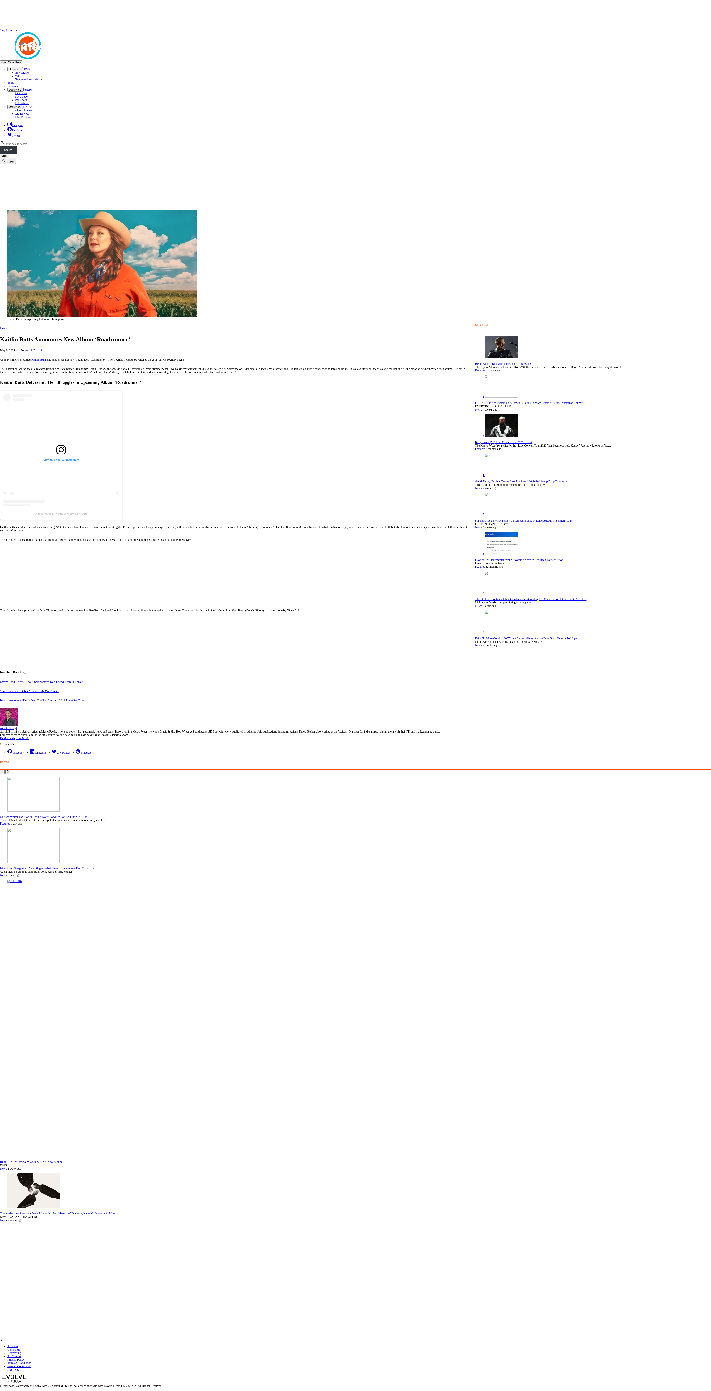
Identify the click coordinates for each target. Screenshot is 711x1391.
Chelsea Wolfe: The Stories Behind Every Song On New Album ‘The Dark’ (44, 816)
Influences (21, 99)
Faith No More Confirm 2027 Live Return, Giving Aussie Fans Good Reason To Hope (526, 638)
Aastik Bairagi (33, 350)
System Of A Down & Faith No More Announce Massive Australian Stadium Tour (523, 520)
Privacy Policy (15, 1359)
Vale (17, 76)
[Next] (7, 772)
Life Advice (22, 103)
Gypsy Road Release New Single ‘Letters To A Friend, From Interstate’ (42, 681)
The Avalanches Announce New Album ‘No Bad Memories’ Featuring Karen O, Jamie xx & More (57, 1213)
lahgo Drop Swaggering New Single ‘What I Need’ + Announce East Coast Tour (47, 868)
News (26, 69)
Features (28, 89)
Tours (10, 82)
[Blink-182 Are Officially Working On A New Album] (285, 881)
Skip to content (9, 30)
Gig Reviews (22, 113)
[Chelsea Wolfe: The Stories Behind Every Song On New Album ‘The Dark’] (33, 810)
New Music (22, 72)
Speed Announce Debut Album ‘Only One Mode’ (29, 691)
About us (12, 1346)
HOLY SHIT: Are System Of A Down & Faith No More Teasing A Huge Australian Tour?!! (529, 402)
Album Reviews (24, 110)
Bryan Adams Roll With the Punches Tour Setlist (503, 363)
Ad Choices (14, 1356)
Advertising (14, 1353)
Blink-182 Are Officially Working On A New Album (31, 1161)
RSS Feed (13, 1369)
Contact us (13, 1349)
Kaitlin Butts (38, 359)
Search (8, 149)
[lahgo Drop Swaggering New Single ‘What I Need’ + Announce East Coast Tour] (33, 862)
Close (4, 155)
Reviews (28, 106)
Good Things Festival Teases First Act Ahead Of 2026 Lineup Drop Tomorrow (521, 481)
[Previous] (2, 772)
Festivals (12, 86)
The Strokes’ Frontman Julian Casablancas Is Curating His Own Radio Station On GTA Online (530, 599)
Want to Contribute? (19, 1366)
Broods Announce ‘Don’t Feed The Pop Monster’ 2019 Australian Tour (42, 700)
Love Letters (22, 96)
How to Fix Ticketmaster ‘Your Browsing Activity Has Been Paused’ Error (519, 559)
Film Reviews (23, 117)
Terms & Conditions (19, 1363)
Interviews (21, 93)
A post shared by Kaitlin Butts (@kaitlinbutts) (61, 513)
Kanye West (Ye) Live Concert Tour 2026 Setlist (503, 442)
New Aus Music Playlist (29, 79)
